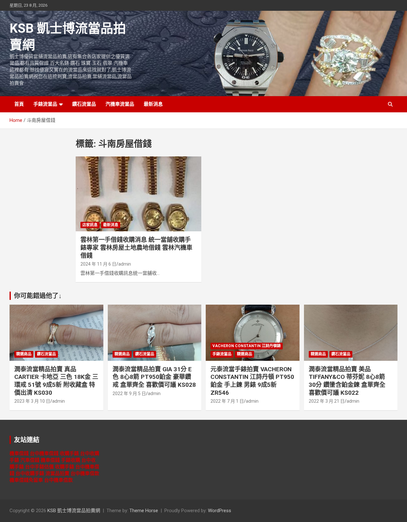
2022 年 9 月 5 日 (129, 393)
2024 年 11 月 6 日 (98, 264)
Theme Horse (143, 510)
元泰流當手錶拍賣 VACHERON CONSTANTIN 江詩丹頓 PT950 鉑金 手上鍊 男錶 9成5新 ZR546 (252, 381)
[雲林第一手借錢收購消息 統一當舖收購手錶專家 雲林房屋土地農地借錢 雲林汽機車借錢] (138, 194)
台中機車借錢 (44, 453)
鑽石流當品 (84, 104)
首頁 (19, 104)
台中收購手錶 (30, 473)
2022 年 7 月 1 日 (227, 401)
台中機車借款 (85, 473)
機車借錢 (19, 453)
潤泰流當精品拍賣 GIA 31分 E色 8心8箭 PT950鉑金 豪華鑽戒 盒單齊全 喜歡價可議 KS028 (154, 377)
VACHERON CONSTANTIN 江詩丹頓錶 (246, 346)
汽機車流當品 (120, 104)
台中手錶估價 (39, 467)
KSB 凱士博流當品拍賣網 (73, 510)
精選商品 (23, 354)
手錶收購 (70, 460)
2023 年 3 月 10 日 (32, 401)
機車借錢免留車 (26, 480)
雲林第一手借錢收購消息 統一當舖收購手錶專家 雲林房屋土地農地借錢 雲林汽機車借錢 (136, 247)
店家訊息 (90, 225)
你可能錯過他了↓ (38, 296)
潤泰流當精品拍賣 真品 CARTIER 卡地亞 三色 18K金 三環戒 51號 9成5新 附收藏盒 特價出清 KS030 (56, 381)
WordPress (219, 510)
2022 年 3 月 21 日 (327, 401)
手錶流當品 (45, 104)
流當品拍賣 (57, 473)
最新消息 (153, 104)
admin (124, 264)
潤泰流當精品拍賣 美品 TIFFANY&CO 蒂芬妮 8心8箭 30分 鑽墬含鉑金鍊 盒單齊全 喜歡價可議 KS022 (347, 381)
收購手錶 (69, 453)
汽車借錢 (29, 460)
